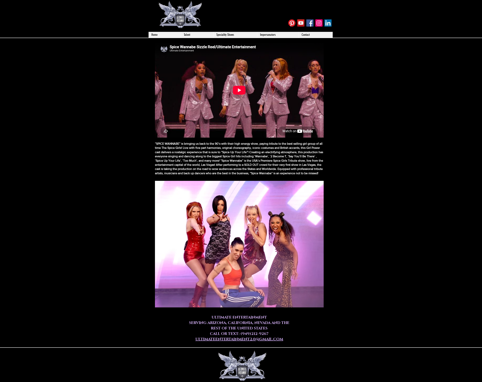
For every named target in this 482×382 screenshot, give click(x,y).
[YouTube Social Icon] (300, 23)
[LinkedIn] (328, 23)
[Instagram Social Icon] (319, 23)
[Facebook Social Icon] (309, 23)
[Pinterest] (291, 23)
